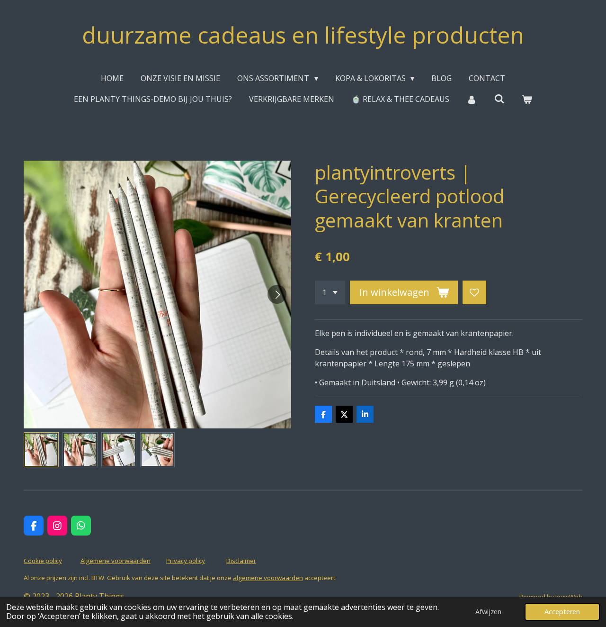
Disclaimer (241, 560)
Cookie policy (43, 560)
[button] (41, 449)
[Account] (471, 99)
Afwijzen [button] (488, 611)
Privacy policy (185, 560)
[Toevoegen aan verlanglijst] (474, 292)
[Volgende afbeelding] (276, 294)
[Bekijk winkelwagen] (527, 99)
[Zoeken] (499, 98)
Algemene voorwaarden (115, 560)
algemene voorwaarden (268, 577)
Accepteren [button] (562, 611)
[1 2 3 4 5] (330, 292)
